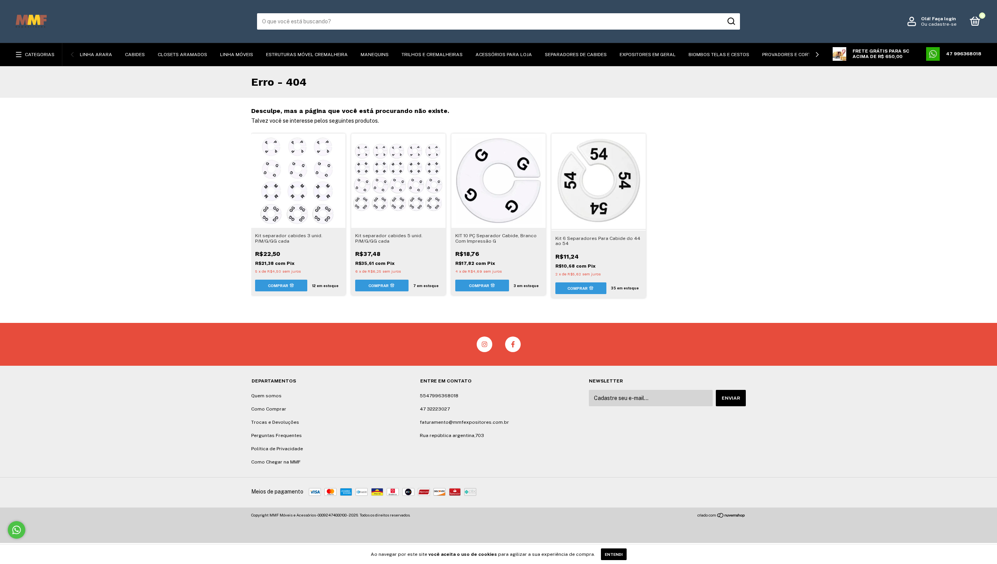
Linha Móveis (236, 54)
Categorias (40, 54)
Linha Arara (96, 54)
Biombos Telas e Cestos (719, 54)
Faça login (944, 18)
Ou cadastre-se (938, 24)
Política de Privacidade (277, 448)
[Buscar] (730, 21)
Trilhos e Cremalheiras (432, 54)
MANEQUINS (375, 54)
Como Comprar (268, 409)
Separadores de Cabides (576, 54)
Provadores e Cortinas (792, 54)
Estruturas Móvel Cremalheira (307, 54)
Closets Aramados (182, 54)
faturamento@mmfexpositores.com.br (464, 422)
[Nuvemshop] (721, 516)
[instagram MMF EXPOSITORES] (484, 344)
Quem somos (266, 395)
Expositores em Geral (648, 54)
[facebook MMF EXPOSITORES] (513, 344)
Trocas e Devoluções (275, 422)
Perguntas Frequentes (276, 435)
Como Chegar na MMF (276, 462)
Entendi (614, 554)
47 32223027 (435, 409)
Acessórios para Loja (504, 54)
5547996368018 (439, 395)
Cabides (135, 54)
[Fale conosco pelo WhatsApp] (16, 530)
